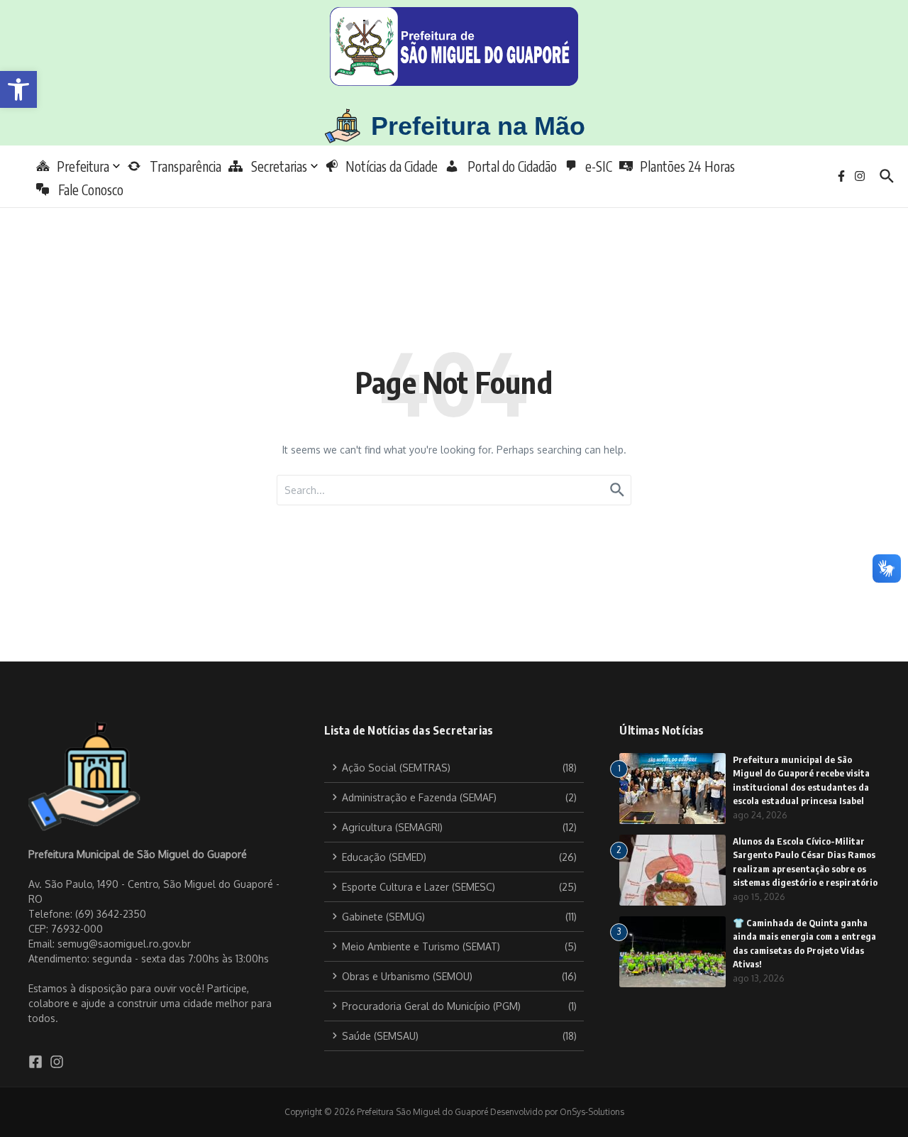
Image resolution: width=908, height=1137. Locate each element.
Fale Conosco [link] (86, 189)
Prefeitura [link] (83, 166)
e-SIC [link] (598, 166)
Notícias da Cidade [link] (391, 166)
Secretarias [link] (275, 166)
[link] (18, 89)
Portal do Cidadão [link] (508, 166)
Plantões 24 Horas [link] (687, 166)
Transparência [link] (181, 166)
